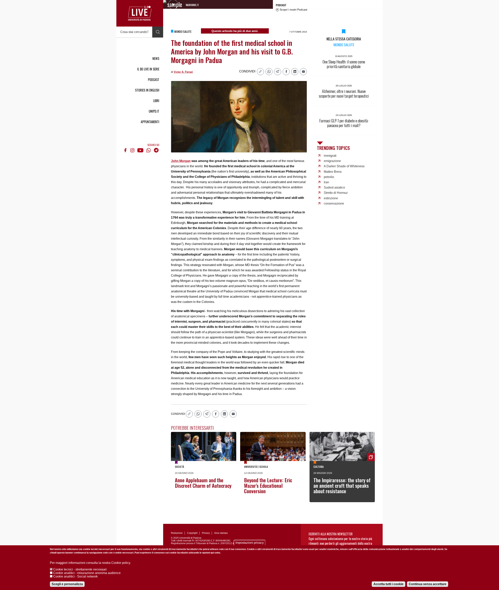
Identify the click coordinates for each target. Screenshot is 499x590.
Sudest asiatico (334, 187)
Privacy (206, 533)
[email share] (303, 71)
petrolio (329, 177)
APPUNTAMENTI (150, 121)
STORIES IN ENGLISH (147, 90)
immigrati (330, 155)
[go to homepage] (139, 13)
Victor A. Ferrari (183, 71)
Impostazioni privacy (249, 542)
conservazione (334, 203)
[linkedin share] (294, 71)
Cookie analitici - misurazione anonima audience (87, 573)
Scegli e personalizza (67, 584)
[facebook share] (286, 71)
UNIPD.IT (154, 111)
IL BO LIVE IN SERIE (148, 69)
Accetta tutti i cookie (388, 584)
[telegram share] (277, 71)
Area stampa (221, 533)
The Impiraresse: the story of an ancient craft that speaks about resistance (342, 485)
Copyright (192, 533)
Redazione (177, 533)
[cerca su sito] (157, 32)
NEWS (155, 58)
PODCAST (153, 79)
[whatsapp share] (269, 71)
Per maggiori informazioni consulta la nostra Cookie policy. (90, 562)
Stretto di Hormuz (336, 192)
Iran (326, 182)
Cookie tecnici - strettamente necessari (80, 569)
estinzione (331, 198)
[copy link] (260, 71)
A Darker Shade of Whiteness (344, 166)
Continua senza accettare (427, 584)
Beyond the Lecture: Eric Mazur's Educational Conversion (268, 485)
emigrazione (332, 161)
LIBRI (156, 100)
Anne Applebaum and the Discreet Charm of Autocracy (203, 482)
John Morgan (181, 161)
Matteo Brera (333, 171)
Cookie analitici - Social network (75, 576)
